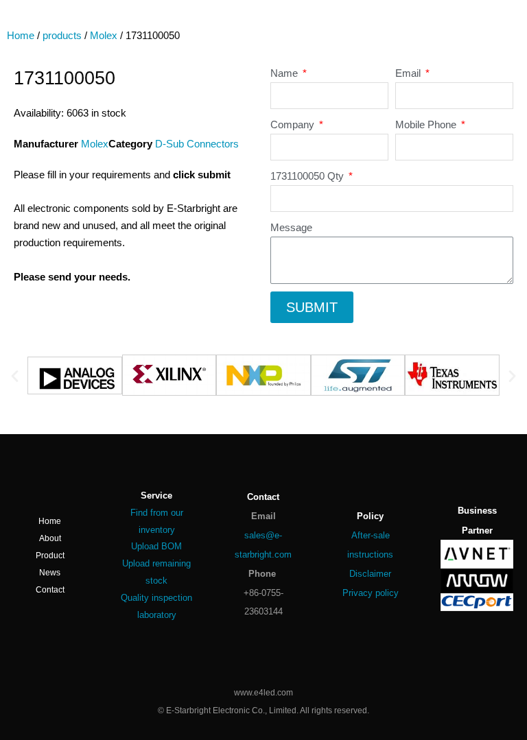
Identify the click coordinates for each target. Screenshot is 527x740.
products (62, 35)
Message (291, 227)
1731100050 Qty (308, 176)
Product (50, 555)
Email (409, 73)
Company (293, 124)
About (50, 538)
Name (285, 73)
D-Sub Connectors (197, 144)
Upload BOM (156, 546)
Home (20, 35)
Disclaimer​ (370, 574)
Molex (103, 35)
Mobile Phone (427, 124)
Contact (50, 590)
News (49, 572)
